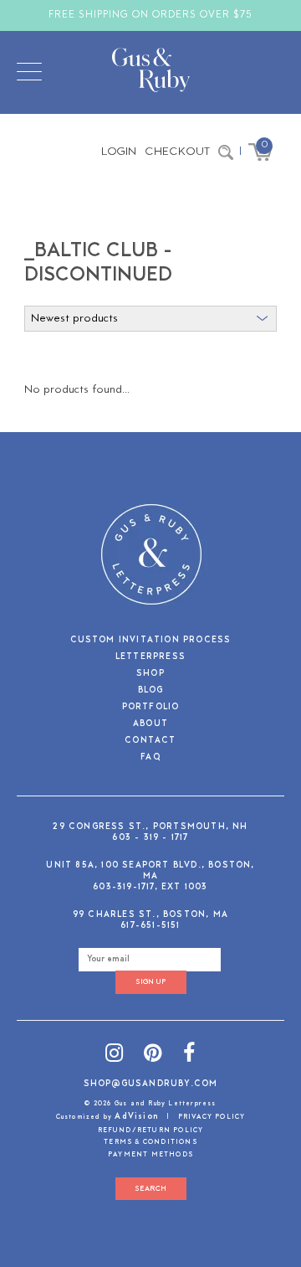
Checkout (177, 152)
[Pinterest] (153, 1055)
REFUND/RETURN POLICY (151, 1130)
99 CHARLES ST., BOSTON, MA (150, 914)
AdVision (137, 1116)
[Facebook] (189, 1055)
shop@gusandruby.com (151, 1084)
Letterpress (150, 657)
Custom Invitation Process (151, 641)
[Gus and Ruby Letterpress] (151, 73)
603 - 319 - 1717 (150, 837)
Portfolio (151, 708)
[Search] (225, 152)
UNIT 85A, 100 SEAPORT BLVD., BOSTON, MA (150, 871)
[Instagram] (114, 1055)
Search (150, 1188)
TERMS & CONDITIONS (150, 1142)
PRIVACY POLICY (212, 1117)
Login (118, 152)
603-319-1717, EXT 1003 (150, 887)
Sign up (150, 981)
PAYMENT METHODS (150, 1155)
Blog (151, 691)
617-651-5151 (150, 925)
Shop (150, 674)
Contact (150, 741)
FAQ (150, 758)
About (150, 724)
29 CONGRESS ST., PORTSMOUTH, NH (150, 826)
